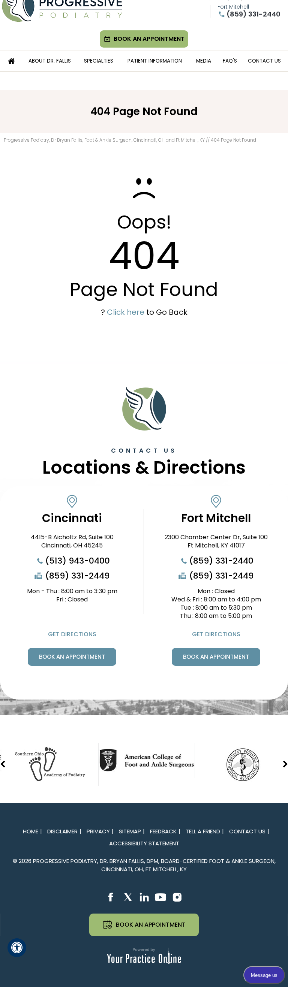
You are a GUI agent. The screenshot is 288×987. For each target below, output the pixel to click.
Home (11, 61)
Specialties (98, 60)
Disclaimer (62, 831)
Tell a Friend (203, 831)
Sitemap (130, 831)
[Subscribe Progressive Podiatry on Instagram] (177, 897)
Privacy (98, 831)
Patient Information (155, 60)
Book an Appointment (149, 38)
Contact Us (264, 60)
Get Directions (72, 634)
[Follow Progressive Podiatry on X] (127, 897)
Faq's (230, 60)
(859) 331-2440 (253, 14)
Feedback (163, 831)
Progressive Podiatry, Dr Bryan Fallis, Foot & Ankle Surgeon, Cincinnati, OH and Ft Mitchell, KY (104, 140)
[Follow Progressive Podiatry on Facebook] (111, 897)
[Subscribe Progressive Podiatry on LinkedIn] (144, 897)
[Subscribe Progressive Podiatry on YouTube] (160, 897)
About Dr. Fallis (49, 60)
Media (203, 60)
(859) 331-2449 (77, 576)
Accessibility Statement (144, 843)
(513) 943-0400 (77, 561)
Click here (125, 312)
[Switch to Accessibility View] (17, 947)
